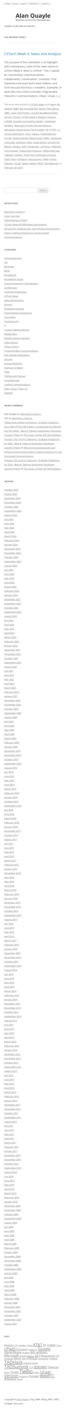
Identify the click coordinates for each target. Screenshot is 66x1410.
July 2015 (8, 923)
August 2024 (10, 515)
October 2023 (11, 557)
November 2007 (12, 1311)
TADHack (13, 1362)
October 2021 (11, 658)
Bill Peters (9, 266)
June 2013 (9, 1029)
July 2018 (8, 810)
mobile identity (48, 133)
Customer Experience (15, 291)
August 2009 (10, 1222)
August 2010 (10, 1172)
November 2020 (12, 704)
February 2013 (11, 1045)
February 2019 (11, 793)
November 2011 (12, 1109)
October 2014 (11, 961)
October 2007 (11, 1315)
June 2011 (9, 1130)
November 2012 (12, 1058)
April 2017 (9, 856)
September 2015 (12, 915)
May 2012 (9, 1083)
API (6, 262)
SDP (57, 1356)
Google (44, 1348)
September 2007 (12, 1319)
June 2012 (9, 1079)
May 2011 (9, 1134)
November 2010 (12, 1159)
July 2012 (8, 1075)
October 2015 (11, 911)
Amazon (9, 1345)
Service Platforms (13, 363)
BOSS (7, 270)
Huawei (26, 1352)
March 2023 (10, 586)
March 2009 (10, 1243)
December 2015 (12, 902)
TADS (7, 371)
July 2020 (8, 721)
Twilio (46, 159)
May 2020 (9, 730)
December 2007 (12, 1307)
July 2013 (8, 1024)
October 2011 (11, 1113)
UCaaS (17, 163)
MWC (46, 138)
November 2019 (12, 755)
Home (7, 3)
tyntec (53, 159)
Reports (34, 3)
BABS (16, 108)
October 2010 (11, 1163)
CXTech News (37, 104)
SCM (23, 146)
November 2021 (12, 654)
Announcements (13, 258)
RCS (37, 1356)
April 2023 (9, 582)
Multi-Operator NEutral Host (28, 138)
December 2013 (12, 1003)
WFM (40, 163)
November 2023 (12, 553)
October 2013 (11, 1012)
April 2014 (9, 986)
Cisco (59, 1345)
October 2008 (11, 1264)
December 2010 (12, 1155)
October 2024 (11, 506)
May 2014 (9, 982)
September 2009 (12, 1218)
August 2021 (10, 666)
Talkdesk (8, 155)
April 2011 (9, 1138)
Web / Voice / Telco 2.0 (15, 388)
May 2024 (9, 527)
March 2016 (10, 890)
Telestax (53, 1367)
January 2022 (11, 645)
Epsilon (40, 121)
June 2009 (9, 1231)
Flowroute (19, 125)
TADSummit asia (51, 150)
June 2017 (9, 847)
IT (5, 325)
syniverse (45, 146)
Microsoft (11, 1355)
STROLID (32, 1358)
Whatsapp (10, 1379)
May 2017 (9, 852)
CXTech (16, 117)
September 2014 (12, 965)
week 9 (33, 163)
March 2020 (10, 738)
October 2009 (11, 1214)
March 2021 (10, 687)
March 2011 (10, 1142)
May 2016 (9, 881)
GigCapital (9, 129)
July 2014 (8, 974)
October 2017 (11, 835)
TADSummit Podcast (15, 376)
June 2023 (9, 574)
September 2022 (12, 612)
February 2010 (11, 1197)
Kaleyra (35, 133)
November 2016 (12, 873)
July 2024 (8, 519)
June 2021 (9, 675)
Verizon (11, 1375)
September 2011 (12, 1117)
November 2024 (12, 502)
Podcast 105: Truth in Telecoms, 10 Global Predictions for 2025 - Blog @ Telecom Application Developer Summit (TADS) (32, 443)
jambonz (41, 1352)
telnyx (7, 1372)
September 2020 (12, 713)
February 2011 (11, 1146)
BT (44, 1345)
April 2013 (9, 1037)
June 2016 (9, 877)
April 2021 (9, 683)
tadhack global (30, 1363)
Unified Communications (17, 384)
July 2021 (8, 671)
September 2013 (12, 1016)
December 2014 (12, 953)
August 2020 (10, 717)
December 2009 (12, 1205)
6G (58, 104)
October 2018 (11, 801)
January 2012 (11, 1100)
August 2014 (10, 970)
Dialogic (42, 117)
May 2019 (9, 780)
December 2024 (12, 498)
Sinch (17, 1358)
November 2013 (12, 1007)
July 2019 (8, 772)
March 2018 (10, 818)
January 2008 (11, 1302)
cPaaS (10, 1349)
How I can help (12, 216)
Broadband (10, 275)
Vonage (34, 1376)
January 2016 (11, 898)
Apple (29, 1345)
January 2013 (11, 1050)
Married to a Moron (14, 211)
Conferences (10, 287)
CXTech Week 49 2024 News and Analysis (25, 224)
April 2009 (9, 1239)
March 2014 (10, 991)
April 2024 (9, 532)
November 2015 (12, 906)
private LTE (53, 142)
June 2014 (9, 978)
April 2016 (9, 885)
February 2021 (11, 692)
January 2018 (11, 826)
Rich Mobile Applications (17, 355)
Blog (15, 3)
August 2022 (10, 616)
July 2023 (8, 569)
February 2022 (11, 641)
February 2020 (11, 742)
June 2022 (9, 624)
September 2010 (12, 1168)
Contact (46, 3)
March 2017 (10, 860)
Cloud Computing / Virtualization (21, 283)
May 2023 (9, 578)
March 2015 (10, 940)
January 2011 (11, 1151)
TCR (31, 1367)
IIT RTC (53, 129)
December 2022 (12, 599)
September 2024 (12, 510)
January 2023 (11, 595)
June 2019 (9, 776)
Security (8, 359)
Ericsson (22, 1349)
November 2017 (12, 831)
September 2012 (12, 1066)
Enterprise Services (14, 308)
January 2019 (11, 797)
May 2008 (9, 1285)
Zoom (20, 1379)
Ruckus (16, 146)
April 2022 (9, 633)
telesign (18, 155)
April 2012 (9, 1088)
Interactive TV (11, 321)
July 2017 (8, 843)
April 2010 (9, 1189)
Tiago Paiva (10, 159)
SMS (24, 1358)
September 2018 (12, 805)
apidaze (22, 1345)
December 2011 (12, 1104)
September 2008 (12, 1269)
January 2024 (11, 544)
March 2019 (10, 788)
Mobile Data (10, 334)
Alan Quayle (22, 1399)
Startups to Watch (13, 367)
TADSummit (16, 1366)
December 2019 (12, 751)
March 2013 (10, 1041)
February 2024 (11, 540)
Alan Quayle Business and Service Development (33, 17)
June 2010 (9, 1180)
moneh (8, 138)
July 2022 (8, 620)
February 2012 (11, 1096)
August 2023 (10, 565)
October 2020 (11, 708)
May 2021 (9, 679)
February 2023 (11, 591)
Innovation (10, 317)
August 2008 (10, 1273)
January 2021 (11, 696)
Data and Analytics (14, 300)
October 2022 (11, 607)
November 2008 (12, 1260)
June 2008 (9, 1281)
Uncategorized (11, 380)
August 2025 (10, 494)
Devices (8, 304)
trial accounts (35, 159)
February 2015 (11, 944)
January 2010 (11, 1201)
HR (46, 129)
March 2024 (10, 536)
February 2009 (11, 1248)
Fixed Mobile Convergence (18, 313)
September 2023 (12, 561)
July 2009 (8, 1227)
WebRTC (8, 393)
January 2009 (11, 1252)
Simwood (8, 1358)
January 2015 (11, 949)
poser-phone (40, 142)
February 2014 (11, 995)
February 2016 (11, 894)
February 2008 (11, 1298)
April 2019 (9, 784)
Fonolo (29, 125)
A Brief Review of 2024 (15, 220)
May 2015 (9, 932)
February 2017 (11, 864)
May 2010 (9, 1184)
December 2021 (12, 649)
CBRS (7, 112)
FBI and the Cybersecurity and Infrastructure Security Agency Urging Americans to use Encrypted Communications (32, 233)
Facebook (32, 1349)
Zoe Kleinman (51, 163)
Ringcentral (48, 1356)
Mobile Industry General (17, 338)
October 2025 (11, 489)
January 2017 (11, 869)
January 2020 (11, 746)
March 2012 (10, 1092)
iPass (27, 133)
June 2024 (9, 523)
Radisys (30, 1356)
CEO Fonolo (23, 112)
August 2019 (10, 767)
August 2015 (10, 919)
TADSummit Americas (30, 150)
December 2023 (12, 548)
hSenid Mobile (12, 1352)
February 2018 (11, 822)
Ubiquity (8, 163)
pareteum (21, 142)
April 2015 (9, 936)
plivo (29, 142)
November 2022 (12, 603)
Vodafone (23, 1376)
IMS (32, 1352)
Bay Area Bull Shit (29, 108)
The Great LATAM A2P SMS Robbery (42, 435)
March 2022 (10, 637)
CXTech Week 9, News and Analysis (32, 53)
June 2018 (9, 814)
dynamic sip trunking (24, 121)
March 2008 (10, 1294)
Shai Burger (33, 146)
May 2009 (9, 1235)
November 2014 (12, 957)
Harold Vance (23, 129)
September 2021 (12, 662)
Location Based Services (16, 329)
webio (25, 163)
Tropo (15, 1372)
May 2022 (9, 628)
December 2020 (12, 700)
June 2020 (9, 725)
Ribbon (8, 146)
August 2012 (10, 1071)
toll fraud (22, 159)
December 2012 (12, 1054)
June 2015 (9, 927)
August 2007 (10, 1323)
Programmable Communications (21, 350)
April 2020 (9, 734)
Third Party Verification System (40, 155)
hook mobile (37, 129)
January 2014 (11, 999)
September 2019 (12, 763)
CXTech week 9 (29, 117)
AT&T (37, 1344)
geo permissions (42, 125)
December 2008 (12, 1256)
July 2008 (8, 1277)
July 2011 (8, 1125)
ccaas (13, 112)
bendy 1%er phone (49, 108)
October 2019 (11, 759)
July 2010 (8, 1176)
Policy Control (11, 346)
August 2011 (10, 1121)
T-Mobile (53, 1358)
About (24, 3)
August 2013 (10, 1020)
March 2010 (10, 1193)
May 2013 (9, 1033)
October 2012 (11, 1062)
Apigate (8, 108)
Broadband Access (13, 279)
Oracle (23, 1356)
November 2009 (12, 1210)
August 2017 (10, 839)
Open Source (11, 342)
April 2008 (9, 1290)
